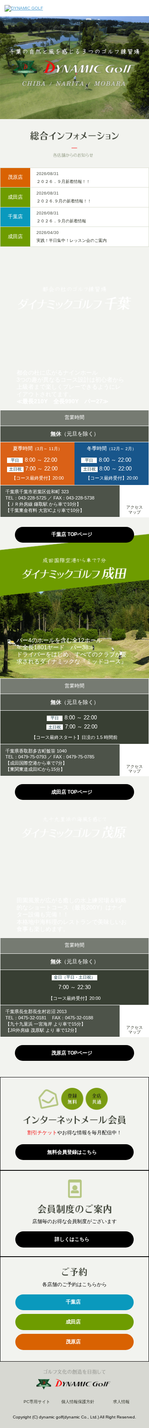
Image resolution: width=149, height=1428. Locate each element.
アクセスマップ (134, 509)
